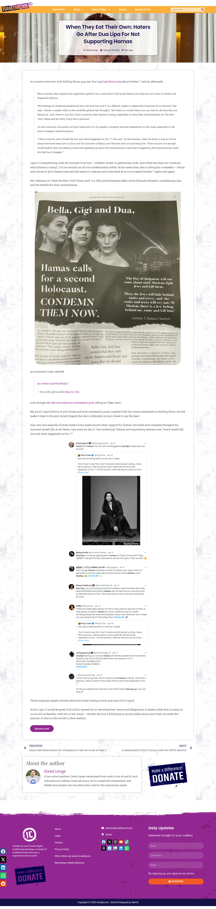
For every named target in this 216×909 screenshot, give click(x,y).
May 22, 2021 (72, 391)
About (76, 9)
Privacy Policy (62, 849)
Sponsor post (42, 728)
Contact (59, 842)
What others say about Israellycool (72, 856)
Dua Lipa (128, 50)
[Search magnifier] (202, 9)
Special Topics (99, 9)
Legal (57, 835)
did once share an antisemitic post (72, 402)
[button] (3, 851)
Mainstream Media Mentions (69, 862)
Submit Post (58, 9)
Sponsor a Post (142, 9)
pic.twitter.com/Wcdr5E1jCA (52, 383)
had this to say (112, 81)
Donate (122, 9)
